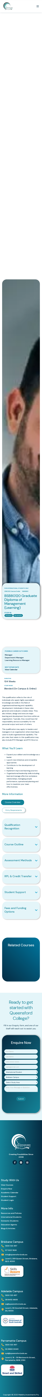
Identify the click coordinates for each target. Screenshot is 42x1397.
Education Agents (9, 1224)
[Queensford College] (8, 6)
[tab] (12, 802)
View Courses (7, 1185)
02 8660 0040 (11, 1349)
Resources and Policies (11, 1213)
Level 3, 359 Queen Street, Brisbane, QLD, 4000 (21, 1259)
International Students (11, 1217)
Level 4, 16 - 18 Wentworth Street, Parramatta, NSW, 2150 (20, 1358)
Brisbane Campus (12, 1242)
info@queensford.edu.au (16, 1254)
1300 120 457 (11, 1246)
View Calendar (11, 670)
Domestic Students (9, 1221)
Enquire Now (6, 1189)
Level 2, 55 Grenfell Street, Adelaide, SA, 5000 (21, 1309)
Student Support (8, 1196)
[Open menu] (37, 6)
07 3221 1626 (11, 1250)
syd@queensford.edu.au (16, 1353)
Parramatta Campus (13, 1340)
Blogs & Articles (8, 1228)
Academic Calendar (9, 1192)
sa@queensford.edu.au (15, 1304)
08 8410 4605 (11, 1299)
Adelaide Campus (12, 1291)
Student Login (7, 1200)
